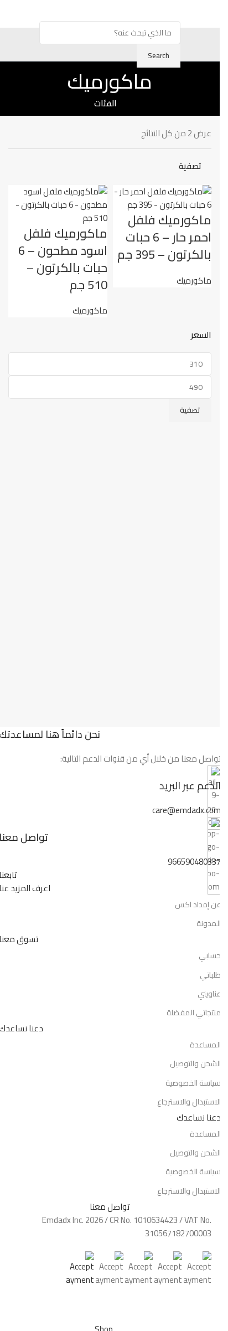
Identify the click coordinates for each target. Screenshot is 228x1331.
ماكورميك (194, 281)
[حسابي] (13, 14)
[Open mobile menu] (207, 14)
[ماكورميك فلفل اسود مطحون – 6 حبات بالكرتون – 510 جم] (57, 204)
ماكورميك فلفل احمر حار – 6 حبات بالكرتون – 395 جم (164, 237)
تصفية (190, 410)
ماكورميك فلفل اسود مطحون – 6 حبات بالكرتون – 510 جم (62, 259)
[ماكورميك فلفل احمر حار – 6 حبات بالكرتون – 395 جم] (162, 197)
